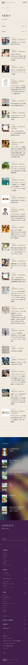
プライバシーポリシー (7, 638)
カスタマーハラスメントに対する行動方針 (12, 640)
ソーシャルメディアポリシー (9, 643)
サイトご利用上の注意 (7, 645)
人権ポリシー (6, 636)
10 (24, 430)
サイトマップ (6, 648)
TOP (2, 7)
